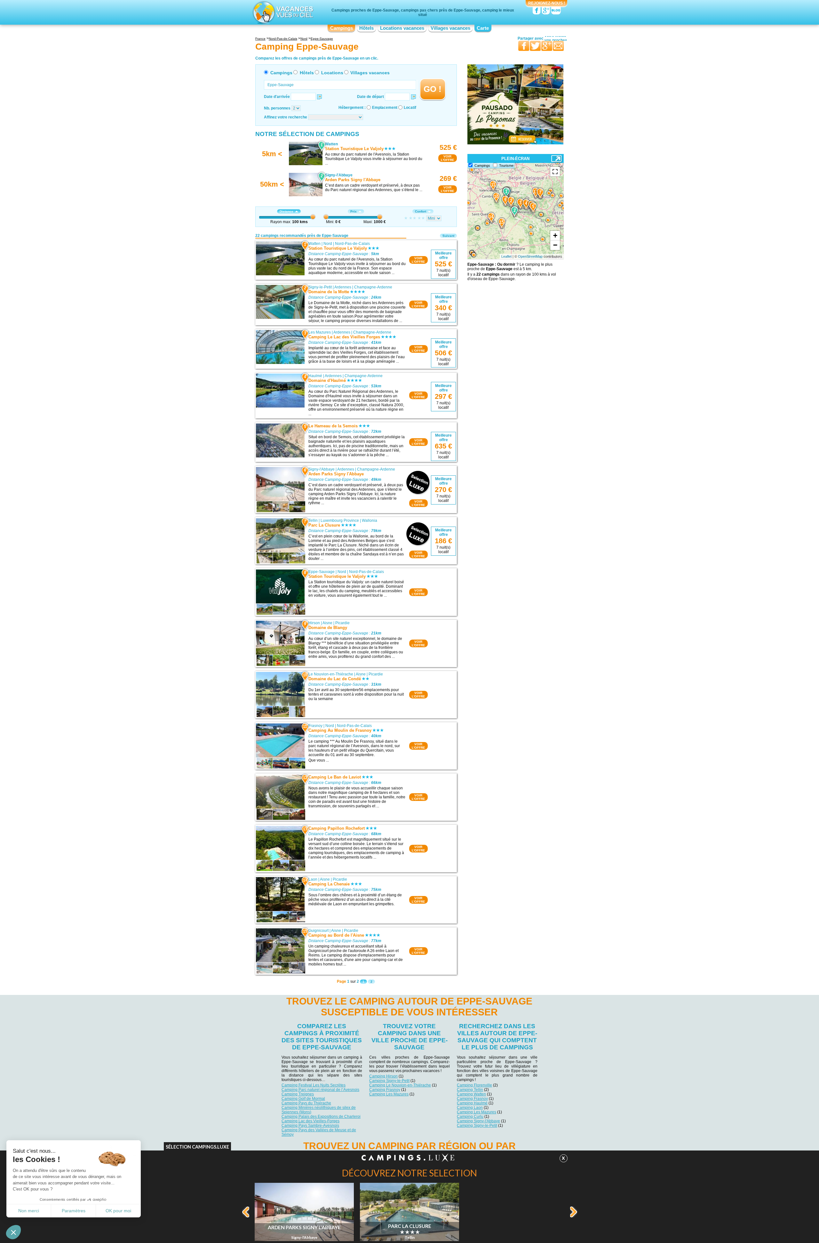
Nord (327, 243)
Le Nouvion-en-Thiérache (330, 674)
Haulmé (315, 376)
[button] (13, 1232)
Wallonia (369, 520)
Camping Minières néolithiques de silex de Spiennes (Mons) (319, 1109)
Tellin (313, 520)
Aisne (327, 623)
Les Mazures (319, 332)
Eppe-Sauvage (321, 571)
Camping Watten (471, 1094)
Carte (483, 28)
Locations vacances (402, 28)
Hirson (314, 623)
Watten (314, 243)
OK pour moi (118, 1210)
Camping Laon (470, 1107)
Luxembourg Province (340, 520)
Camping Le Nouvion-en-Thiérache (400, 1085)
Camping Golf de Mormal (303, 1098)
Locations (332, 72)
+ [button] (555, 235)
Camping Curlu (470, 1116)
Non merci (28, 1210)
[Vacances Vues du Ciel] (282, 12)
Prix (353, 211)
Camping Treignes (298, 1094)
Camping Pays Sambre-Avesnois (310, 1125)
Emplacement (384, 107)
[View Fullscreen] (555, 171)
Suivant (448, 236)
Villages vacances (450, 28)
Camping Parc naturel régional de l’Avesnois (320, 1089)
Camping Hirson (383, 1076)
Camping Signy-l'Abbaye (478, 1121)
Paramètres (73, 1210)
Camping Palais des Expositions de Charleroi (321, 1116)
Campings (341, 28)
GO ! (432, 89)
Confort (420, 211)
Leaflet (506, 256)
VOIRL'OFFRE (447, 158)
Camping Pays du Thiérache (306, 1103)
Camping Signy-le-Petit (389, 1080)
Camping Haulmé (472, 1103)
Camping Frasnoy (384, 1089)
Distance (286, 211)
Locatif (410, 107)
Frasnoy (315, 725)
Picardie (342, 623)
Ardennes (342, 287)
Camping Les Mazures (389, 1094)
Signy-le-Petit (320, 287)
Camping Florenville (474, 1085)
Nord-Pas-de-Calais (352, 243)
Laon (312, 879)
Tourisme (506, 165)
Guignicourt (318, 930)
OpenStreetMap (530, 256)
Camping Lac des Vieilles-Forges (310, 1121)
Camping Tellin (470, 1089)
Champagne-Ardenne (373, 287)
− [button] (555, 245)
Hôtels (366, 28)
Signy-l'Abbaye (321, 469)
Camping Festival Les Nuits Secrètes (314, 1085)
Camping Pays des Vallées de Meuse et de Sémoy (319, 1132)
